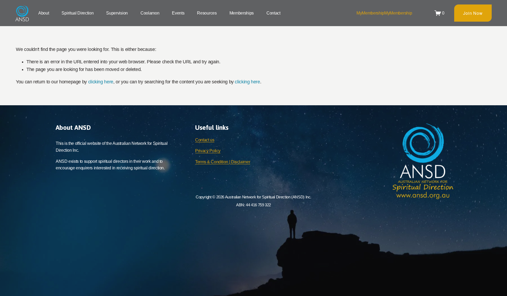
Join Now (472, 13)
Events (178, 13)
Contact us (204, 140)
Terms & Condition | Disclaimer (222, 162)
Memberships (241, 13)
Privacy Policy (207, 151)
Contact (273, 13)
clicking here (100, 81)
